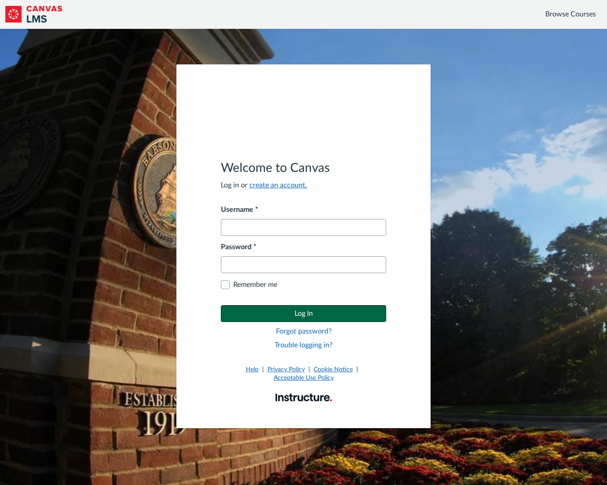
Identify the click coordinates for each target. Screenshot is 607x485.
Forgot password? (303, 331)
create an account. (278, 185)
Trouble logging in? (303, 345)
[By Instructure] (304, 397)
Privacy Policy (286, 369)
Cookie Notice (333, 369)
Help (252, 369)
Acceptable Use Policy (304, 378)
